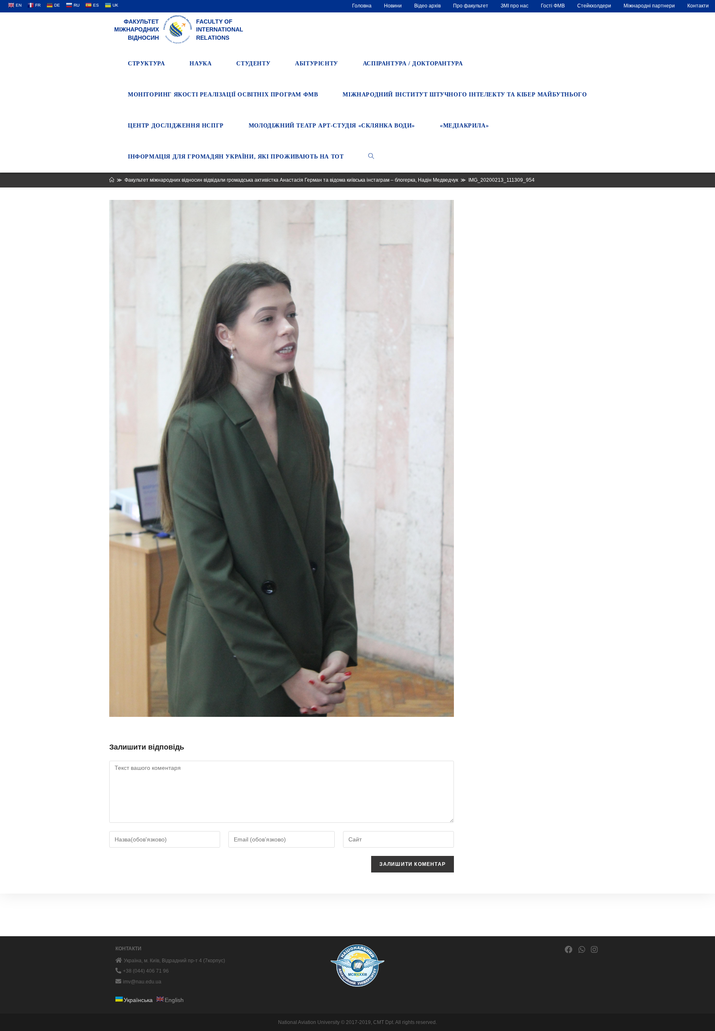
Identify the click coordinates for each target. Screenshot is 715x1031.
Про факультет (470, 6)
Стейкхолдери (594, 6)
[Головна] (111, 180)
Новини (393, 6)
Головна (362, 6)
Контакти (698, 6)
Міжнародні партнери (649, 6)
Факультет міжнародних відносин (136, 29)
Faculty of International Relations (219, 29)
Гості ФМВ (553, 6)
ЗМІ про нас (514, 6)
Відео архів (427, 6)
